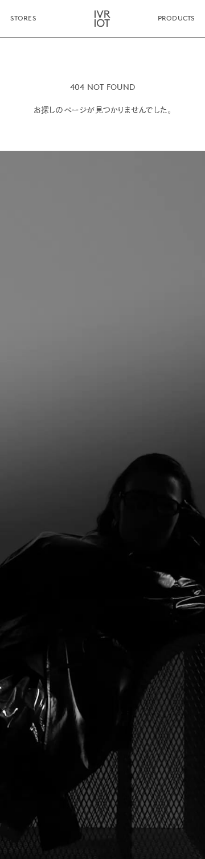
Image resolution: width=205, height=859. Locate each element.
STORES (22, 18)
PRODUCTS (176, 18)
